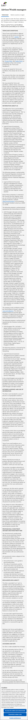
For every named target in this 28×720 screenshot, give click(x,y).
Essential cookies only (15, 714)
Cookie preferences (15, 718)
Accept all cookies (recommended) (15, 710)
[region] (14, 366)
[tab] (5, 15)
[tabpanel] (14, 365)
